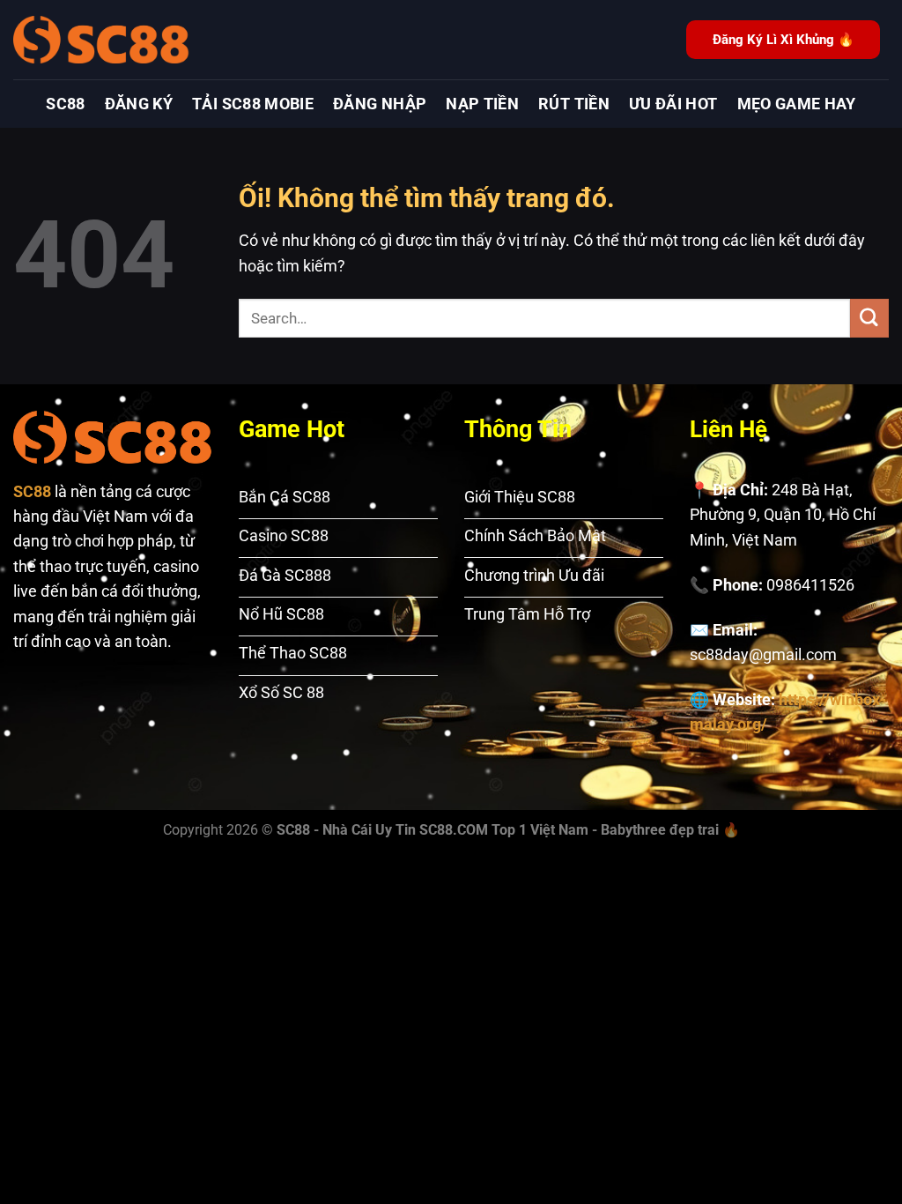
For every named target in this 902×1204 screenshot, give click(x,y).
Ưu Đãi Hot (673, 104)
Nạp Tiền (482, 104)
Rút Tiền (574, 104)
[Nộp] (869, 318)
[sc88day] (101, 39)
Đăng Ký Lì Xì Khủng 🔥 (783, 40)
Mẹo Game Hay (796, 104)
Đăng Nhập (379, 104)
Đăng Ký (139, 104)
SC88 (65, 104)
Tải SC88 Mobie (253, 104)
